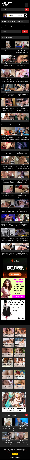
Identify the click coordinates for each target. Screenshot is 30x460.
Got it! (15, 454)
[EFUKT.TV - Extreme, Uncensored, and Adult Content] (12, 4)
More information (15, 457)
